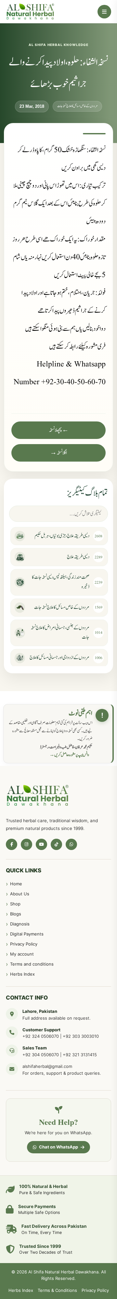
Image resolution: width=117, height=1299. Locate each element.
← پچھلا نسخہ (59, 430)
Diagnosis (20, 923)
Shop (15, 903)
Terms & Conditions (57, 1290)
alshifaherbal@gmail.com (47, 1066)
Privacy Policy (23, 943)
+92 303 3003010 (81, 1036)
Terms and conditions (32, 964)
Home (16, 883)
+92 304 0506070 (40, 1054)
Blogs (15, 913)
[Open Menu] (104, 11)
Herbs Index (22, 974)
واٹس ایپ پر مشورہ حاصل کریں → (69, 755)
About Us (19, 893)
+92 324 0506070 (40, 1036)
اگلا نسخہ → (58, 452)
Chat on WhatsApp (58, 1146)
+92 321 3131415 (80, 1054)
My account (22, 954)
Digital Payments (27, 933)
